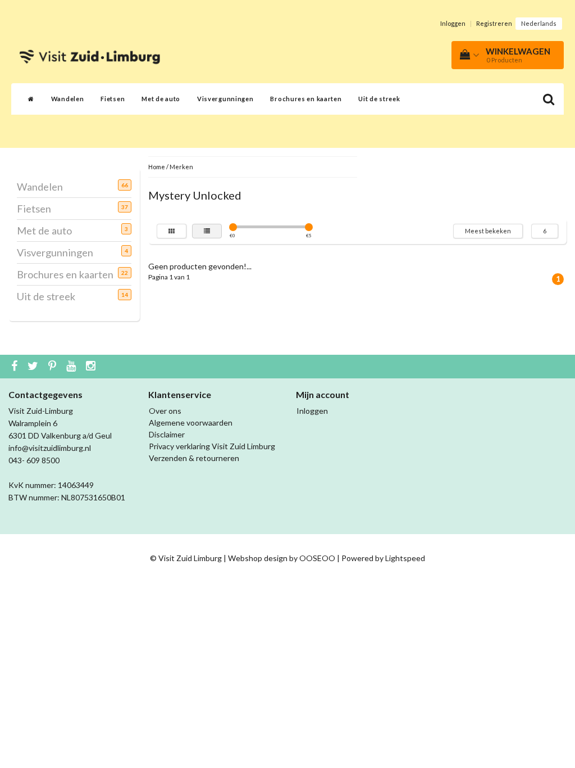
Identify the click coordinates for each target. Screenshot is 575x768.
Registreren (494, 23)
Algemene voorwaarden (190, 422)
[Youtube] (72, 366)
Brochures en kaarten (305, 98)
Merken (181, 166)
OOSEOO (317, 558)
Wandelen (67, 98)
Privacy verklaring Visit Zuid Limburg (212, 446)
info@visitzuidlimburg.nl (49, 448)
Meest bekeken (488, 230)
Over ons (165, 410)
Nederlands (538, 23)
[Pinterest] (53, 366)
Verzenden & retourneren (194, 458)
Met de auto (161, 98)
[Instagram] (92, 366)
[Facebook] (15, 366)
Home (156, 166)
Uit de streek (379, 98)
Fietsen (113, 98)
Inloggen (453, 23)
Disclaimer (167, 434)
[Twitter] (34, 366)
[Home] (31, 99)
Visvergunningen (225, 98)
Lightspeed (405, 558)
